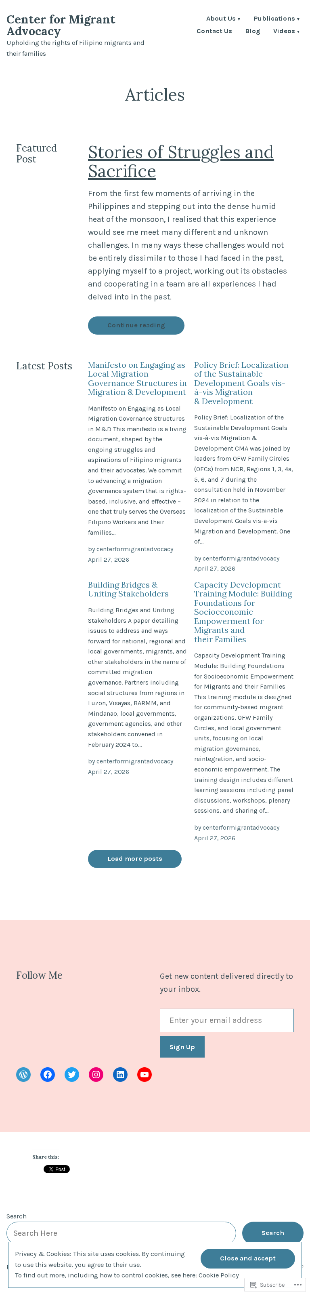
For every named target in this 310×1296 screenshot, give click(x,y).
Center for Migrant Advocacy (60, 25)
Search (16, 1216)
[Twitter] (72, 1074)
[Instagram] (96, 1074)
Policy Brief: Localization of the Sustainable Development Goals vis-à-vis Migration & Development (241, 383)
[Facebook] (47, 1074)
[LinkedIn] (120, 1074)
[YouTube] (144, 1074)
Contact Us (214, 32)
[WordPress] (23, 1074)
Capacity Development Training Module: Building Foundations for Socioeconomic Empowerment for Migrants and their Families (243, 612)
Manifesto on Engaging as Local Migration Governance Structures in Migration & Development (137, 378)
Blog (252, 32)
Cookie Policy (219, 1275)
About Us (221, 19)
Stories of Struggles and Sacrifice (181, 161)
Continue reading (136, 325)
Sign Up (182, 1047)
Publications (274, 19)
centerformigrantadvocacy (134, 549)
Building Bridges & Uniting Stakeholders (128, 589)
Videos (284, 32)
